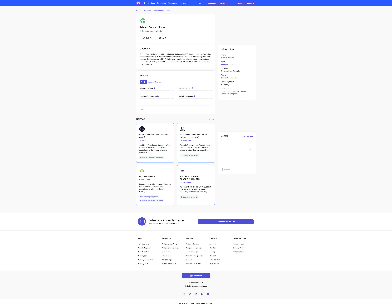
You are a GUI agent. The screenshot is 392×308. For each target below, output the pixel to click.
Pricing (198, 3)
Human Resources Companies (152, 158)
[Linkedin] (196, 294)
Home (138, 10)
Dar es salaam (147, 31)
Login (142, 109)
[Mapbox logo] (226, 169)
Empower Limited (147, 176)
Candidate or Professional (218, 3)
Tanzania (142, 140)
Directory (147, 10)
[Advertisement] (237, 28)
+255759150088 (227, 58)
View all (212, 119)
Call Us (149, 38)
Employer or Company (245, 3)
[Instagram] (184, 294)
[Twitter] (190, 294)
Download (198, 276)
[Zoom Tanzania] (138, 3)
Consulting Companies (162, 10)
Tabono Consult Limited (230, 78)
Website (159, 31)
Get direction (248, 136)
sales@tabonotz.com (229, 64)
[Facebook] (202, 294)
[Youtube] (208, 294)
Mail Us (164, 38)
